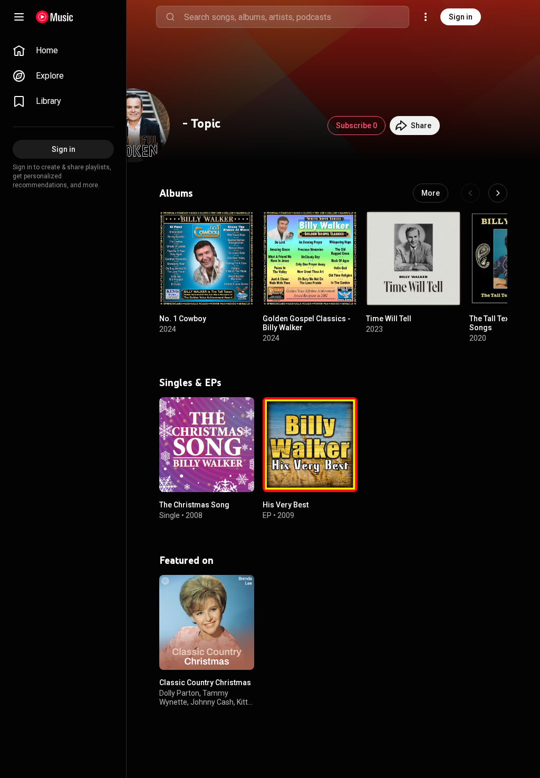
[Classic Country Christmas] (206, 622)
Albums (176, 193)
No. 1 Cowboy (182, 318)
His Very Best (285, 505)
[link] (63, 50)
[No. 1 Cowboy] (206, 258)
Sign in (460, 17)
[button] (237, 289)
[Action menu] (242, 224)
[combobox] (296, 16)
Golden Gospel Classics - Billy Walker (307, 323)
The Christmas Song (194, 505)
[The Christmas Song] (206, 444)
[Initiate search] (170, 16)
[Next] (498, 193)
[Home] (54, 17)
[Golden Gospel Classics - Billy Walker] (310, 258)
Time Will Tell (388, 318)
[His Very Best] (310, 444)
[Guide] (19, 17)
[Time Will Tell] (413, 258)
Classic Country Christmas (205, 682)
